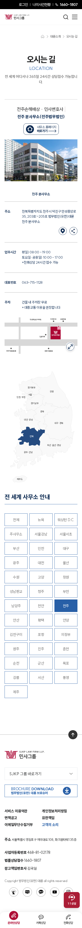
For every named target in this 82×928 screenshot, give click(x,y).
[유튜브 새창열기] (54, 892)
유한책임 (48, 818)
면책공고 (11, 818)
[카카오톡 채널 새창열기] (41, 892)
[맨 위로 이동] (72, 734)
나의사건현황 (42, 4)
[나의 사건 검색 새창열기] (13, 892)
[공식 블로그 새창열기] (27, 892)
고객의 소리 (50, 824)
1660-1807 (68, 4)
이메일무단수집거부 (19, 824)
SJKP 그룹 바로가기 (25, 773)
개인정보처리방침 (54, 811)
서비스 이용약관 (16, 811)
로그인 (23, 4)
